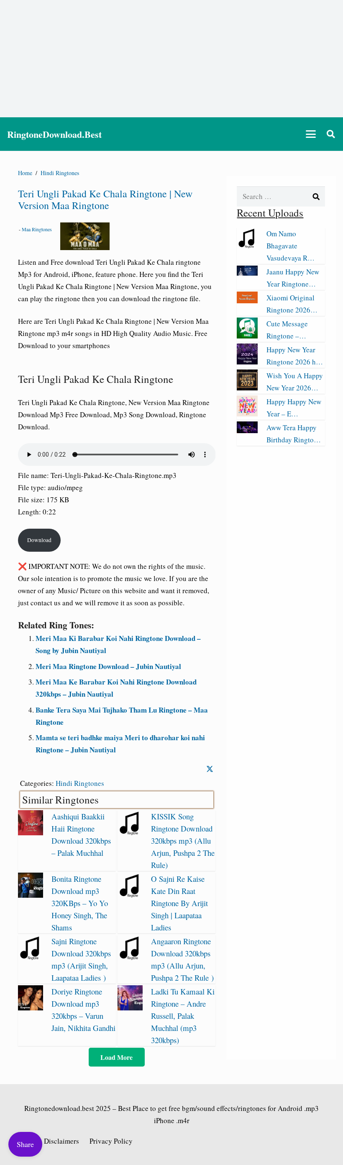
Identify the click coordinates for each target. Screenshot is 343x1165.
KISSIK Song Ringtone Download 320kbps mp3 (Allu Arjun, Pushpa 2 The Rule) (183, 840)
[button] (311, 134)
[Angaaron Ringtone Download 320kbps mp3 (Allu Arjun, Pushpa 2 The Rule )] (130, 957)
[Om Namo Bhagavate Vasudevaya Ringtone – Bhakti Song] (247, 246)
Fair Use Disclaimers (48, 1141)
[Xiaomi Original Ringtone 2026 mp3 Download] (247, 300)
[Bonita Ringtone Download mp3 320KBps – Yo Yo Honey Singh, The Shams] (30, 895)
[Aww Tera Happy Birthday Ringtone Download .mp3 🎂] (247, 430)
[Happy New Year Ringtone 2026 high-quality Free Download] (247, 362)
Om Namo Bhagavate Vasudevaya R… (290, 246)
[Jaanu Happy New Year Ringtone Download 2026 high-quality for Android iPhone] (247, 273)
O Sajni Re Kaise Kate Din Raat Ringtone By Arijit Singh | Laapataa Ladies (179, 903)
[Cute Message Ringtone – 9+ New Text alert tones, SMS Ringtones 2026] (247, 336)
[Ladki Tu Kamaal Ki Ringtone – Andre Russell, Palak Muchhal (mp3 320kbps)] (130, 1008)
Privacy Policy (111, 1141)
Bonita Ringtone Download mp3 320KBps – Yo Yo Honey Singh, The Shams (79, 903)
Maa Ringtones (37, 229)
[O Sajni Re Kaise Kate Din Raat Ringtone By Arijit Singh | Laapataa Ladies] (130, 895)
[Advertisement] (171, 58)
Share (25, 1144)
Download (39, 540)
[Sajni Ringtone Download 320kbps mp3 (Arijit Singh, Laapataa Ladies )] (30, 957)
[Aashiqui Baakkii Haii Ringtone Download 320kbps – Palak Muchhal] (30, 832)
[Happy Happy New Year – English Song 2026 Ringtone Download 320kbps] (247, 413)
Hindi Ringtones (80, 783)
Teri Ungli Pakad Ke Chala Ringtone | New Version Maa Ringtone (105, 199)
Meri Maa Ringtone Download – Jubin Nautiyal (108, 666)
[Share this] (209, 769)
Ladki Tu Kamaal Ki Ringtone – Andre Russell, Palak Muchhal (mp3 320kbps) (183, 1015)
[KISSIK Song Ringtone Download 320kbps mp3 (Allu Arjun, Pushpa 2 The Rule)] (130, 832)
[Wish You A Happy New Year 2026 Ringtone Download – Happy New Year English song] (247, 388)
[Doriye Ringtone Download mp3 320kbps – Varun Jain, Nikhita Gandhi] (30, 1008)
